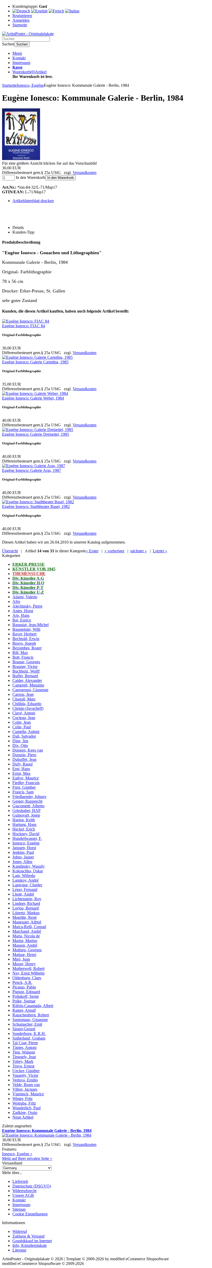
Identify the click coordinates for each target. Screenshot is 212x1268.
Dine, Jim (20, 741)
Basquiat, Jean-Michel (30, 625)
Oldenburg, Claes (26, 978)
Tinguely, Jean (24, 1057)
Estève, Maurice (25, 778)
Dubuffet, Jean (24, 759)
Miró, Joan (21, 959)
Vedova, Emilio (25, 1080)
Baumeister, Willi (26, 629)
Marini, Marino (24, 940)
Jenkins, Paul (23, 852)
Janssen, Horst (24, 848)
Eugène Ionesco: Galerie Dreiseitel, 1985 (35, 434)
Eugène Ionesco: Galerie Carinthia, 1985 (35, 362)
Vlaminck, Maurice (28, 1094)
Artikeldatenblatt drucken (33, 200)
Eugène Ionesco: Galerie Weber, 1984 (33, 398)
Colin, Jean (21, 722)
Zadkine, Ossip (24, 1112)
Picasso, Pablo (24, 987)
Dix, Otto (20, 745)
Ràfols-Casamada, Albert (32, 1005)
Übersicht (10, 551)
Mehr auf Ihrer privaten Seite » (27, 1158)
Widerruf (19, 1231)
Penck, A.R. (22, 982)
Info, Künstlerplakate (29, 1245)
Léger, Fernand (24, 889)
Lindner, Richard (26, 903)
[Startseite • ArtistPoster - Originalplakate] (28, 33)
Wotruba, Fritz (24, 1103)
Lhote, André (23, 894)
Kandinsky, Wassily (28, 866)
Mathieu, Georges (27, 950)
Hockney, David (25, 834)
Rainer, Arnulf (24, 1010)
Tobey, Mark (22, 1061)
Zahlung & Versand (28, 1236)
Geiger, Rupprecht (27, 801)
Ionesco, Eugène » (17, 1154)
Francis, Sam (23, 792)
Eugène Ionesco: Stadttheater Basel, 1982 (36, 506)
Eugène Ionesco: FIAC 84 (23, 326)
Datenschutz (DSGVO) (31, 1186)
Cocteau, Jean (23, 717)
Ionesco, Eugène (26, 843)
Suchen (22, 44)
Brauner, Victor (24, 666)
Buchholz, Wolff (26, 671)
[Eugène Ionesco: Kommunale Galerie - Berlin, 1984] (21, 158)
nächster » (138, 551)
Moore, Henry (24, 964)
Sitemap (19, 1209)
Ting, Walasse (23, 1052)
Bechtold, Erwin (25, 638)
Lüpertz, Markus (26, 913)
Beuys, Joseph (24, 643)
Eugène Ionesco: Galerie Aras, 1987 (31, 470)
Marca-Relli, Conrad (29, 926)
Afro (16, 601)
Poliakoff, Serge (25, 996)
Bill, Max (20, 652)
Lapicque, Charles (27, 885)
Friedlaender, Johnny (29, 796)
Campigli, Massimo (28, 685)
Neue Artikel (22, 1117)
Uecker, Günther (26, 1070)
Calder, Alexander (27, 680)
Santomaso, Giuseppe (30, 1019)
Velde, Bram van (26, 1084)
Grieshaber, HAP (26, 810)
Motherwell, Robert (28, 968)
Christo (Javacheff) (27, 708)
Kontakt (19, 58)
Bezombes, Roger (27, 648)
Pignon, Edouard (26, 992)
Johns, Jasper (23, 857)
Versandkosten (84, 172)
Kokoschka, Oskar (27, 871)
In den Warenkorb (60, 178)
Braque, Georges (26, 662)
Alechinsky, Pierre (27, 606)
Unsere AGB (23, 1195)
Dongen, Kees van (27, 750)
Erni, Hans (21, 769)
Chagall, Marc (24, 699)
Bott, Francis (22, 657)
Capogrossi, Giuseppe (30, 690)
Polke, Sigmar (23, 1001)
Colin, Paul (21, 727)
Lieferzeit (20, 1181)
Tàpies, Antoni (24, 1047)
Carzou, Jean (23, 694)
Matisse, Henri (24, 954)
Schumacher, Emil (27, 1024)
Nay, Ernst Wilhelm (28, 973)
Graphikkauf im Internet (32, 1241)
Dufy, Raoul (22, 764)
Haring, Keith (23, 820)
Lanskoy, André (25, 880)
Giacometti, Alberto (28, 806)
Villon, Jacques (24, 1089)
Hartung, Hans (24, 824)
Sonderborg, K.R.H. (29, 1033)
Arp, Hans (20, 615)
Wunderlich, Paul (26, 1108)
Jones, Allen (22, 861)
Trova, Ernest (23, 1066)
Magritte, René (24, 917)
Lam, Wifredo (23, 875)
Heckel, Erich (23, 829)
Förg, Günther (24, 787)
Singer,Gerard (23, 1029)
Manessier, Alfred (26, 922)
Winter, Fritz (22, 1098)
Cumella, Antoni (25, 731)
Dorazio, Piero (24, 755)
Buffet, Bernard (25, 676)
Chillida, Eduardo (26, 703)
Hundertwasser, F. (27, 838)
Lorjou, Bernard (25, 908)
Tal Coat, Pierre (25, 1043)
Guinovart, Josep (26, 815)
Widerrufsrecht (24, 1191)
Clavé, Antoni (23, 713)
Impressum (21, 62)
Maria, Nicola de (26, 936)
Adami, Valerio (24, 597)
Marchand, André (26, 931)
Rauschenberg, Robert (30, 1015)
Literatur (19, 1250)
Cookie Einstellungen (30, 1214)
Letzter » (160, 551)
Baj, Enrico (21, 620)
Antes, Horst (22, 611)
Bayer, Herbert (24, 634)
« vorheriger (114, 551)
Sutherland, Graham (28, 1038)
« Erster (92, 551)
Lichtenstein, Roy (26, 899)
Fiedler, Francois (26, 782)
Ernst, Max (21, 773)
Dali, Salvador (24, 736)
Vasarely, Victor (25, 1075)
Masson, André (24, 945)
